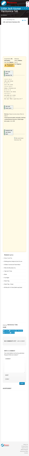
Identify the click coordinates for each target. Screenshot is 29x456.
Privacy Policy (25, 446)
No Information (6, 5)
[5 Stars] (6, 19)
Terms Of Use (25, 447)
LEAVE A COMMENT (21, 341)
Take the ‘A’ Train (8, 271)
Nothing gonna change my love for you (13, 261)
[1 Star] (3, 19)
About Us (26, 444)
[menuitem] (27, 6)
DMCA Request (24, 449)
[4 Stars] (5, 19)
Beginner (19, 64)
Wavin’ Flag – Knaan (8, 284)
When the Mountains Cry (10, 268)
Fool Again (6, 277)
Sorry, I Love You (8, 258)
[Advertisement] (14, 40)
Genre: (16, 60)
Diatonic (5, 15)
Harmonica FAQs (24, 451)
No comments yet (10, 341)
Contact (26, 453)
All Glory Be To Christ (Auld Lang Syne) (13, 287)
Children (20, 60)
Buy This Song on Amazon (10, 65)
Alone (5, 274)
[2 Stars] (4, 19)
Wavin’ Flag (6, 281)
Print (24, 20)
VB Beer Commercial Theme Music (12, 264)
